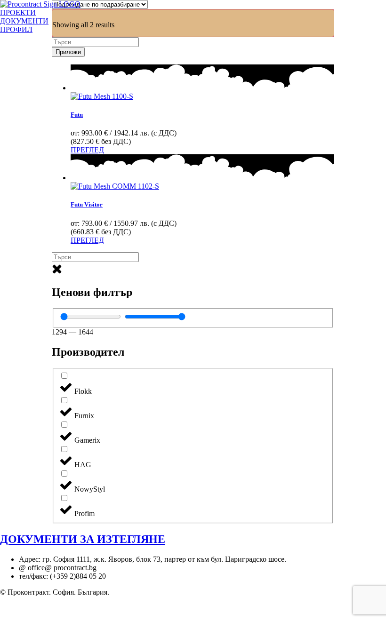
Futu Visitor (87, 204)
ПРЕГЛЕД (87, 150)
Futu (77, 114)
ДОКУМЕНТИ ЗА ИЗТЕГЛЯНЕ (82, 539)
